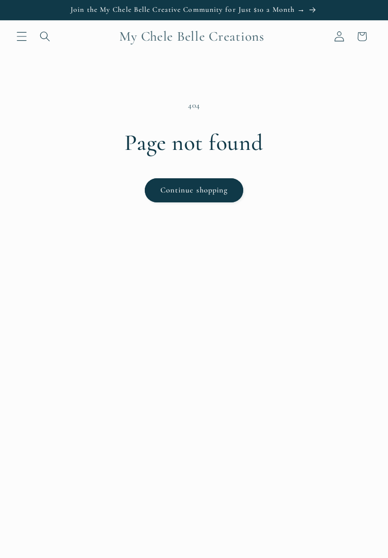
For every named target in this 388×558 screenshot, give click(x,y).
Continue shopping (194, 190)
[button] (21, 36)
